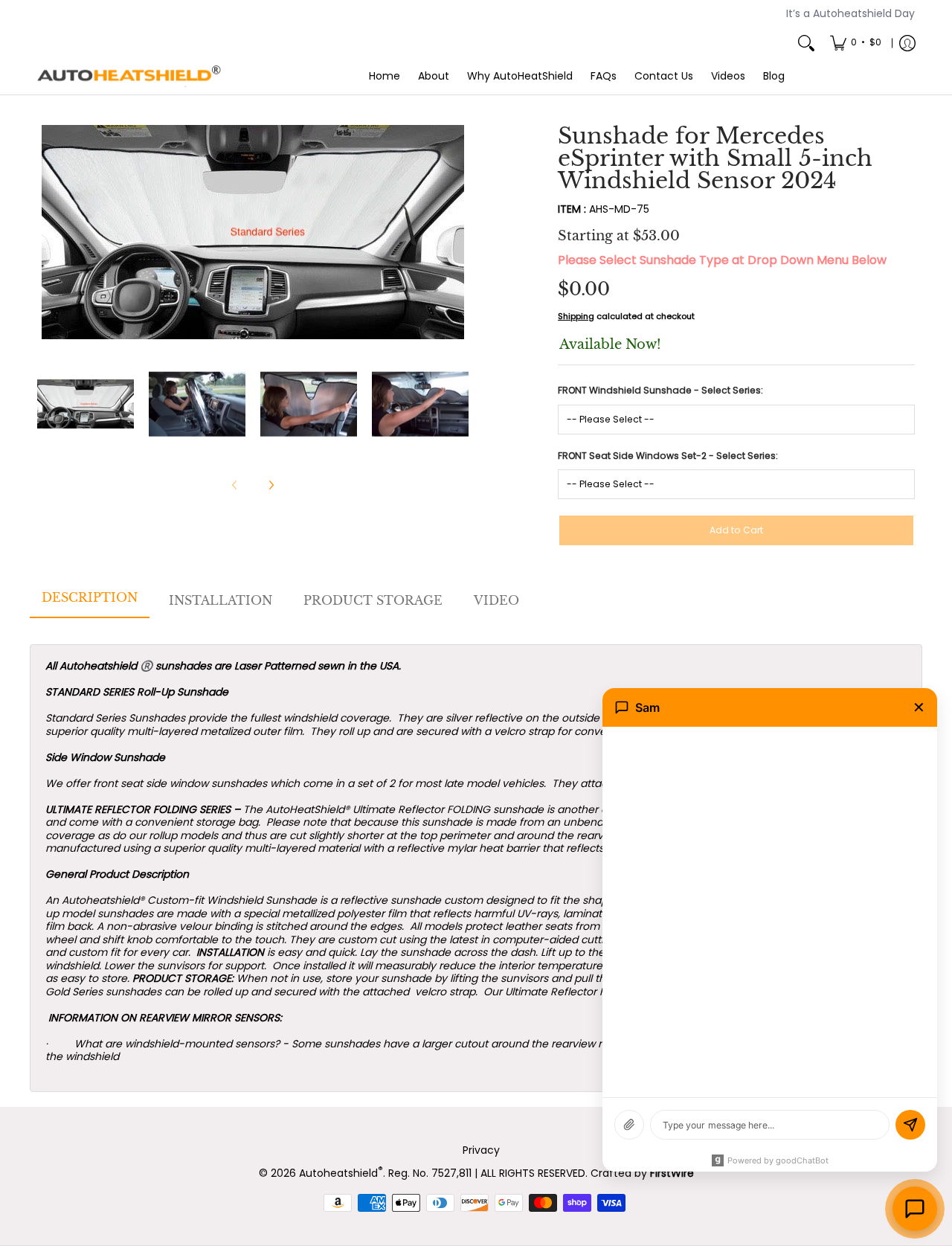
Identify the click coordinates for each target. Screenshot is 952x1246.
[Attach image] (629, 1125)
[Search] (806, 43)
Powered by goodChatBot (778, 1160)
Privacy (481, 1150)
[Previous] (47, 232)
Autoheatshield (341, 1173)
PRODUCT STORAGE (373, 600)
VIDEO (496, 600)
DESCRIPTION (90, 597)
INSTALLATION (220, 600)
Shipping (576, 316)
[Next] (458, 232)
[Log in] (907, 43)
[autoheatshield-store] (130, 76)
